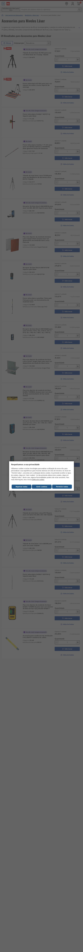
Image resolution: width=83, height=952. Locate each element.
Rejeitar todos (21, 487)
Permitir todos (62, 487)
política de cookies (38, 480)
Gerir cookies (41, 487)
